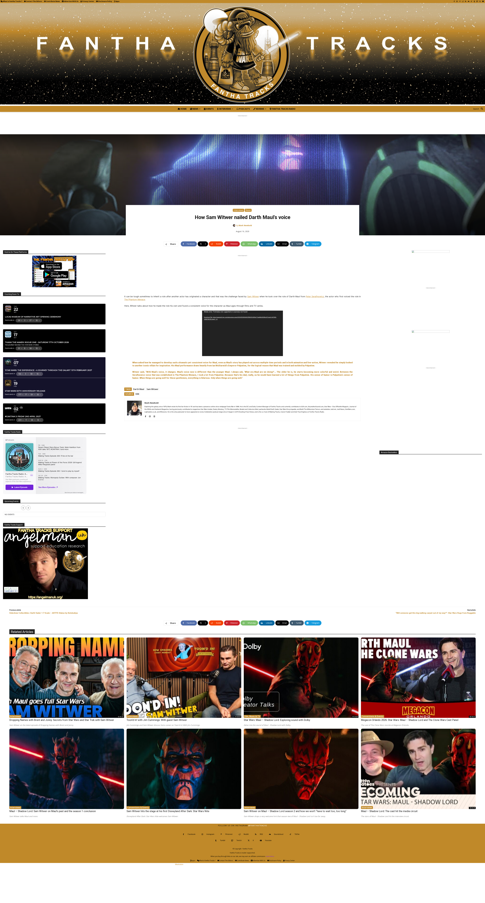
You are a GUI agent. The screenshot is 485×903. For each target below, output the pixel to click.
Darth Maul (138, 389)
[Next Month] (28, 508)
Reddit (246, 834)
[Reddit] (462, 1)
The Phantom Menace (134, 299)
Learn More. (270, 856)
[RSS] (465, 1)
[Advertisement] (242, 122)
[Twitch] (477, 1)
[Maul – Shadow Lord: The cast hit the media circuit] (418, 769)
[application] (242, 333)
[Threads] (154, 416)
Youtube (268, 840)
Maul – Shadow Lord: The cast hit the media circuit (389, 811)
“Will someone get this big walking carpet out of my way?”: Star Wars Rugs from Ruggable (436, 613)
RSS (261, 834)
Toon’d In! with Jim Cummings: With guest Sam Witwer (157, 719)
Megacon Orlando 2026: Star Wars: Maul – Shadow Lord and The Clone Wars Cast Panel (409, 719)
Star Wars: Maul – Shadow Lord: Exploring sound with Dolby (277, 719)
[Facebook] (454, 1)
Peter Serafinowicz (315, 296)
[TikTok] (471, 1)
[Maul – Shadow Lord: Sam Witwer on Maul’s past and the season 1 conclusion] (66, 769)
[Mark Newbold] (234, 225)
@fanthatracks (257, 825)
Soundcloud (278, 834)
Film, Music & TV (252, 716)
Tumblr (222, 840)
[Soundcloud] (468, 1)
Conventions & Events (372, 716)
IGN (137, 394)
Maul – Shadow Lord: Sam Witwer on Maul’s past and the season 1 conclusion (52, 811)
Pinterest (229, 834)
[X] (480, 1)
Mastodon (179, 864)
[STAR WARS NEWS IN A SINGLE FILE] (242, 54)
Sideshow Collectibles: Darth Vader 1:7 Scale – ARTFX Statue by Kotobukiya (43, 613)
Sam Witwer (253, 296)
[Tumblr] (474, 1)
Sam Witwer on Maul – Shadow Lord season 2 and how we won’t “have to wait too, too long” (295, 811)
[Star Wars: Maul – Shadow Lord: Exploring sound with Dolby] (301, 677)
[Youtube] (482, 1)
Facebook (191, 834)
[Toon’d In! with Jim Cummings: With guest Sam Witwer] (184, 677)
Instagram (210, 834)
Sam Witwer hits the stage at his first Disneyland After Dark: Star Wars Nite (168, 811)
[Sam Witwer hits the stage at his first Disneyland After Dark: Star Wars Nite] (184, 769)
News (248, 210)
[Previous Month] (23, 508)
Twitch (239, 840)
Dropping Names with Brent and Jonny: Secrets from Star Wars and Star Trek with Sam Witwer (61, 719)
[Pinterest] (459, 1)
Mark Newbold (245, 225)
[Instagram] (457, 1)
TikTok (297, 834)
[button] (479, 109)
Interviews (238, 210)
